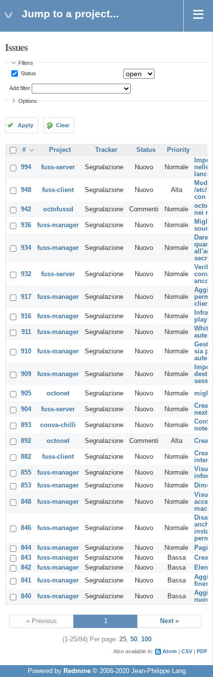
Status (27, 73)
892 (26, 440)
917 (26, 296)
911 (26, 332)
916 (26, 316)
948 (26, 190)
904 (26, 409)
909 (26, 374)
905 (26, 393)
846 (26, 528)
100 (146, 639)
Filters (25, 63)
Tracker (106, 149)
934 (26, 247)
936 (26, 225)
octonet (58, 393)
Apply (25, 125)
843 (26, 557)
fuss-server (58, 167)
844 (26, 547)
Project (60, 149)
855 (26, 472)
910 (26, 351)
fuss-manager (58, 225)
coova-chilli (58, 425)
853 (26, 485)
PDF (202, 651)
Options (27, 101)
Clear (62, 125)
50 (133, 639)
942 (26, 209)
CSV (186, 651)
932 (26, 274)
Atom (169, 651)
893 (26, 425)
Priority (178, 149)
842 (26, 567)
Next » (169, 621)
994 (26, 167)
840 (26, 596)
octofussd (58, 209)
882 (26, 456)
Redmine (77, 671)
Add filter (19, 88)
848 (26, 501)
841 (26, 580)
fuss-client (58, 190)
